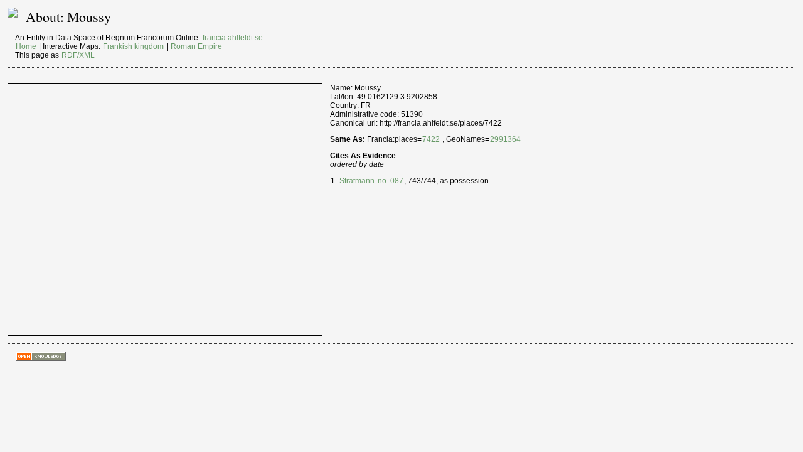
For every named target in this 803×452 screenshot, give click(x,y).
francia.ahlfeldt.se (233, 37)
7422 (431, 139)
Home (26, 46)
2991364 (505, 139)
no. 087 (389, 180)
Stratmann (357, 180)
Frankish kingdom (133, 46)
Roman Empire (196, 46)
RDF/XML (78, 55)
